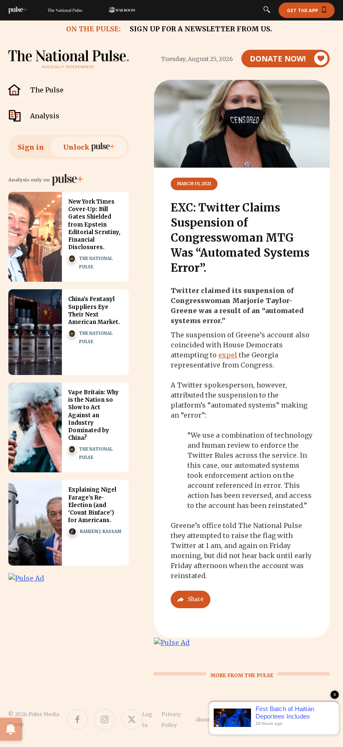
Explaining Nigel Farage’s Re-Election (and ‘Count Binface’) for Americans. (92, 505)
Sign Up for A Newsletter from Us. (201, 29)
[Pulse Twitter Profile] (131, 719)
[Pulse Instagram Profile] (104, 719)
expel (227, 355)
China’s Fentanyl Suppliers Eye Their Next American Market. (94, 311)
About (203, 719)
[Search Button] (267, 10)
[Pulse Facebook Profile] (77, 719)
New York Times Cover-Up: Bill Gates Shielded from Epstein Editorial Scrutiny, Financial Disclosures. (94, 224)
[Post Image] (35, 237)
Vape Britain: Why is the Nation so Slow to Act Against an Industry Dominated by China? (93, 415)
